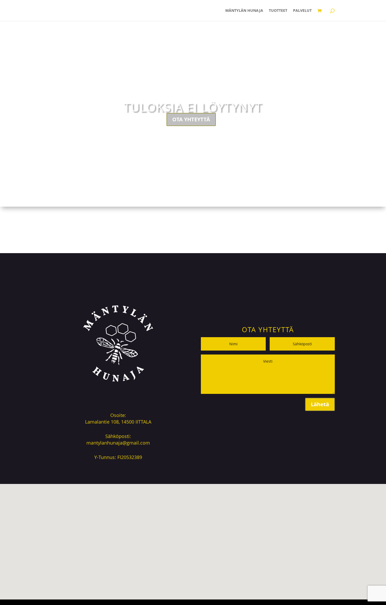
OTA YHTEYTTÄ (191, 119)
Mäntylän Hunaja (244, 11)
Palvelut (302, 11)
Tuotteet (278, 11)
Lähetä (320, 404)
